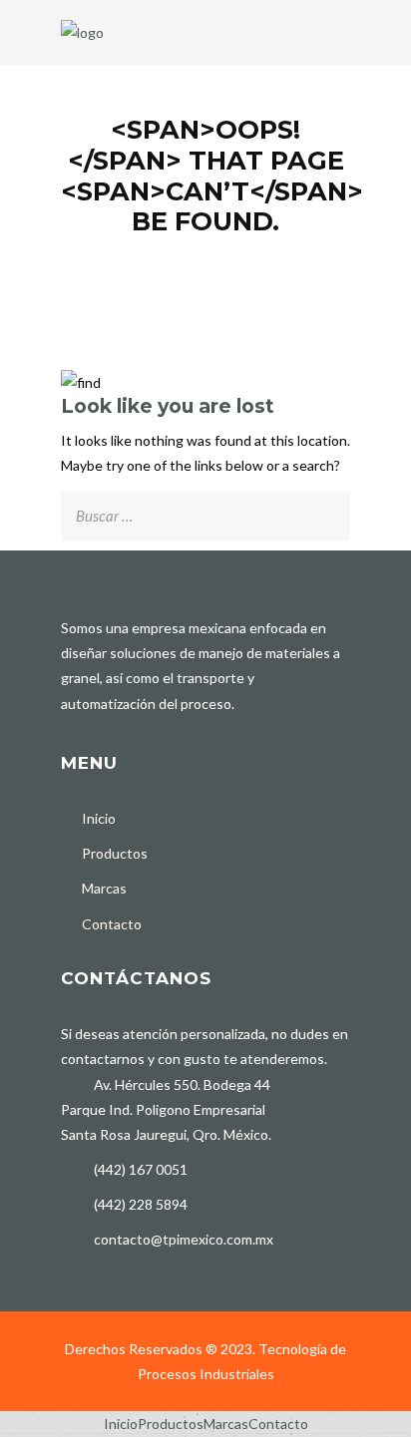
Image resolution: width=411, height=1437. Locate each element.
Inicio (99, 818)
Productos (115, 853)
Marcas (104, 888)
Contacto (112, 923)
